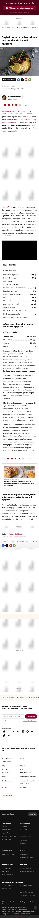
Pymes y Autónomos (27, 871)
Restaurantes (7, 781)
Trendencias (6, 868)
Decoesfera (6, 871)
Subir (31, 814)
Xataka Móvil (6, 829)
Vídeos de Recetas (23, 541)
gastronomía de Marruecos (14, 111)
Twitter (22, 79)
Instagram (23, 731)
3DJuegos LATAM (26, 885)
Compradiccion (7, 875)
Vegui (4, 766)
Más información (21, 916)
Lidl (17, 27)
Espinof (23, 843)
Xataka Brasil (7, 889)
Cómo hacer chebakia (17, 537)
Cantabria (33, 27)
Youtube (18, 731)
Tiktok (4, 735)
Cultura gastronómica (25, 771)
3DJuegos (23, 826)
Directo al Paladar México (8, 903)
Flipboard (26, 79)
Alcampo (24, 27)
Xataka (4, 826)
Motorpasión (24, 854)
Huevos (23, 788)
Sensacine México (26, 892)
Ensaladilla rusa (22, 697)
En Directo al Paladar (11, 479)
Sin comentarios (9, 79)
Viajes (22, 766)
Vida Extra (24, 829)
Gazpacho (34, 697)
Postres (12, 541)
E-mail (29, 79)
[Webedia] (8, 815)
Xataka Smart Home (9, 836)
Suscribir (31, 716)
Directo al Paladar (8, 854)
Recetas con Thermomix (7, 760)
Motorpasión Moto (26, 857)
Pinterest (27, 731)
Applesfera (6, 833)
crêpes (9, 207)
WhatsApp (4, 731)
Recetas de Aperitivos (6, 771)
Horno (4, 788)
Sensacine (23, 840)
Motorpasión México (27, 902)
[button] (16, 96)
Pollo (4, 777)
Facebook (18, 79)
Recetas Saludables (28, 777)
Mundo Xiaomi (7, 839)
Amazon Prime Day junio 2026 (28, 782)
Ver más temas (8, 796)
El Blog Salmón (25, 868)
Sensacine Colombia (27, 895)
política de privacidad (30, 721)
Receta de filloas (15, 534)
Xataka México (7, 885)
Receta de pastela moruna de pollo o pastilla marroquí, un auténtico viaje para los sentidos (19, 483)
